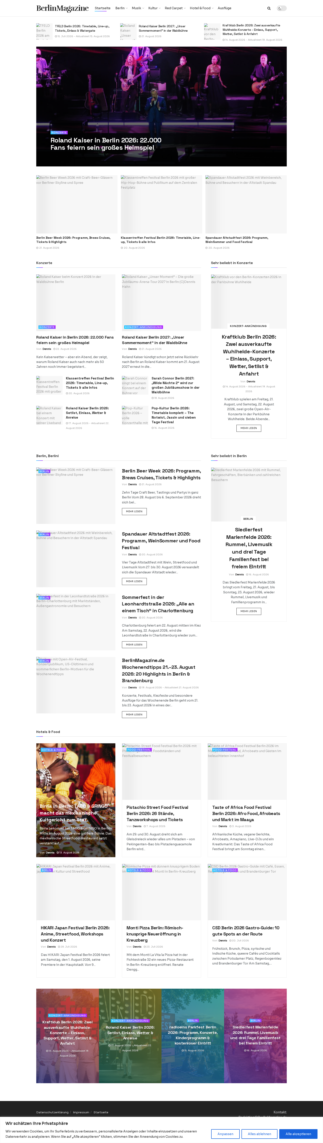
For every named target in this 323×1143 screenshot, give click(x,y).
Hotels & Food (53, 749)
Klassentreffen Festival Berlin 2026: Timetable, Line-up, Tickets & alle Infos (90, 383)
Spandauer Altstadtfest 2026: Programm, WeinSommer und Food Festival (152, 240)
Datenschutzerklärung (52, 1112)
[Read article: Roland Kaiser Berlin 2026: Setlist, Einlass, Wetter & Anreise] (49, 415)
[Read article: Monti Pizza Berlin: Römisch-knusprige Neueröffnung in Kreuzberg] (161, 892)
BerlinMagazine (62, 8)
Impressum (81, 1112)
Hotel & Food (200, 8)
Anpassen (225, 1134)
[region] (161, 1130)
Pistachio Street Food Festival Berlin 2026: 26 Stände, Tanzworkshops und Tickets (157, 813)
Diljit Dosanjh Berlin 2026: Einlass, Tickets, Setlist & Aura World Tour (252, 28)
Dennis (61, 156)
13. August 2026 (69, 852)
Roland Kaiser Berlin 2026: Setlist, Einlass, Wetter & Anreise (87, 412)
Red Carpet (174, 8)
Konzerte (59, 132)
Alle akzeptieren (298, 1134)
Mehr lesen (251, 428)
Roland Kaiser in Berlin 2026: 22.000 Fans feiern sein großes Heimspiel (106, 144)
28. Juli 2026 (68, 946)
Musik (136, 8)
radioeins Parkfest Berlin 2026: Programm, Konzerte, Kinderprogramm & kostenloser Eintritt (193, 1035)
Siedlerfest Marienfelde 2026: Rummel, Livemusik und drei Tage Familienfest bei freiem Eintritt (255, 1035)
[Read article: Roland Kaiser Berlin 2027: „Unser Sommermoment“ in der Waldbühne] (44, 31)
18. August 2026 (164, 397)
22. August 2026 (80, 156)
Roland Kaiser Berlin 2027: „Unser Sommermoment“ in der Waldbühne (79, 28)
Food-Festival (139, 749)
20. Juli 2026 (240, 940)
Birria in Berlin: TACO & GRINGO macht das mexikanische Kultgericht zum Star (73, 813)
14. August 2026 (235, 36)
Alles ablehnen (259, 1134)
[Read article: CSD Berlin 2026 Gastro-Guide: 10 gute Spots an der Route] (247, 892)
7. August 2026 (155, 826)
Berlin (120, 8)
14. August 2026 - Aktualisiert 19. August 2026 (170, 39)
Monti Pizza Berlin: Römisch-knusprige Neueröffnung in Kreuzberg (155, 934)
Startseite (103, 8)
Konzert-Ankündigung (143, 327)
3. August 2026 (241, 826)
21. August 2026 (67, 36)
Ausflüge (224, 8)
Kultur (153, 8)
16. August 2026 (164, 427)
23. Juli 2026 (154, 946)
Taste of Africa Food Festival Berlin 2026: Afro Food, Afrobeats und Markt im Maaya (246, 813)
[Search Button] (269, 8)
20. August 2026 (79, 393)
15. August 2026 (194, 1050)
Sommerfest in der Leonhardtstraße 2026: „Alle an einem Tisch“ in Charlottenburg (243, 240)
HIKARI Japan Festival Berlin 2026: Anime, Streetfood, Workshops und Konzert (75, 934)
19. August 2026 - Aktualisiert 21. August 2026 (170, 687)
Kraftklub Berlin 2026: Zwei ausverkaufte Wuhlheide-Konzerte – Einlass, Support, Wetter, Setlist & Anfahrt (167, 29)
